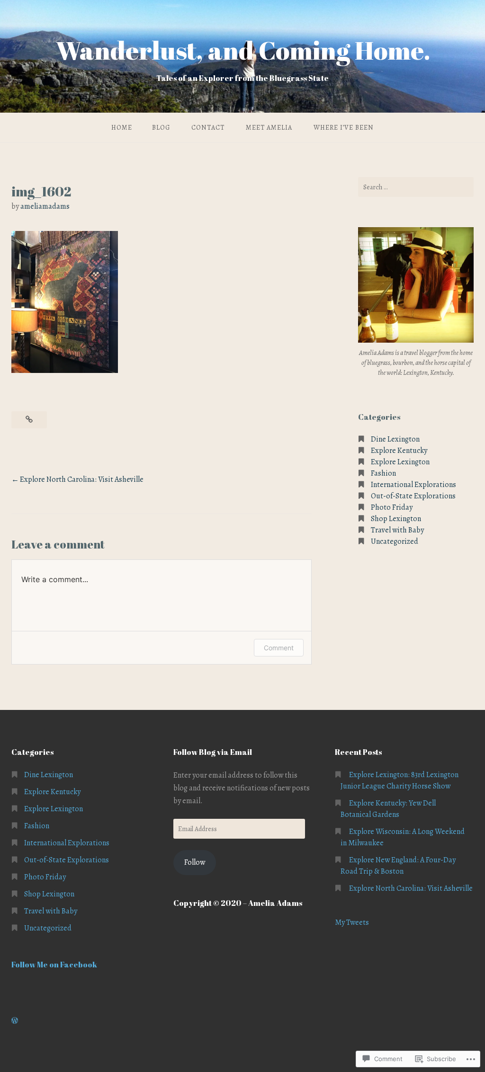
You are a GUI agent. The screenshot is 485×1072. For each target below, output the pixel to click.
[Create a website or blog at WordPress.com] (14, 1021)
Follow (194, 862)
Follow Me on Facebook (54, 964)
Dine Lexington (395, 439)
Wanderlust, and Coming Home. (242, 50)
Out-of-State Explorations (413, 496)
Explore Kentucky (399, 450)
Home (121, 127)
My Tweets (352, 922)
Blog (161, 127)
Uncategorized (394, 541)
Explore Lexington (400, 462)
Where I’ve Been (344, 127)
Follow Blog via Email (212, 752)
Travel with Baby (397, 530)
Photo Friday (392, 507)
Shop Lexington (396, 519)
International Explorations (413, 484)
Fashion (383, 473)
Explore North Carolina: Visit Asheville (82, 479)
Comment (279, 648)
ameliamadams (45, 206)
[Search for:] (416, 187)
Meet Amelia (269, 127)
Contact (208, 127)
